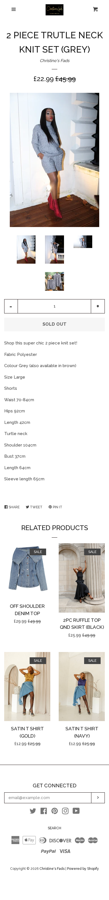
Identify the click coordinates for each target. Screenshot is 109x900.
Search (54, 828)
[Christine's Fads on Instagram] (65, 812)
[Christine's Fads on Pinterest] (54, 812)
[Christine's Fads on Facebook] (43, 812)
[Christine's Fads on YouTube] (76, 812)
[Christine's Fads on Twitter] (33, 812)
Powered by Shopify (83, 869)
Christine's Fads (54, 60)
